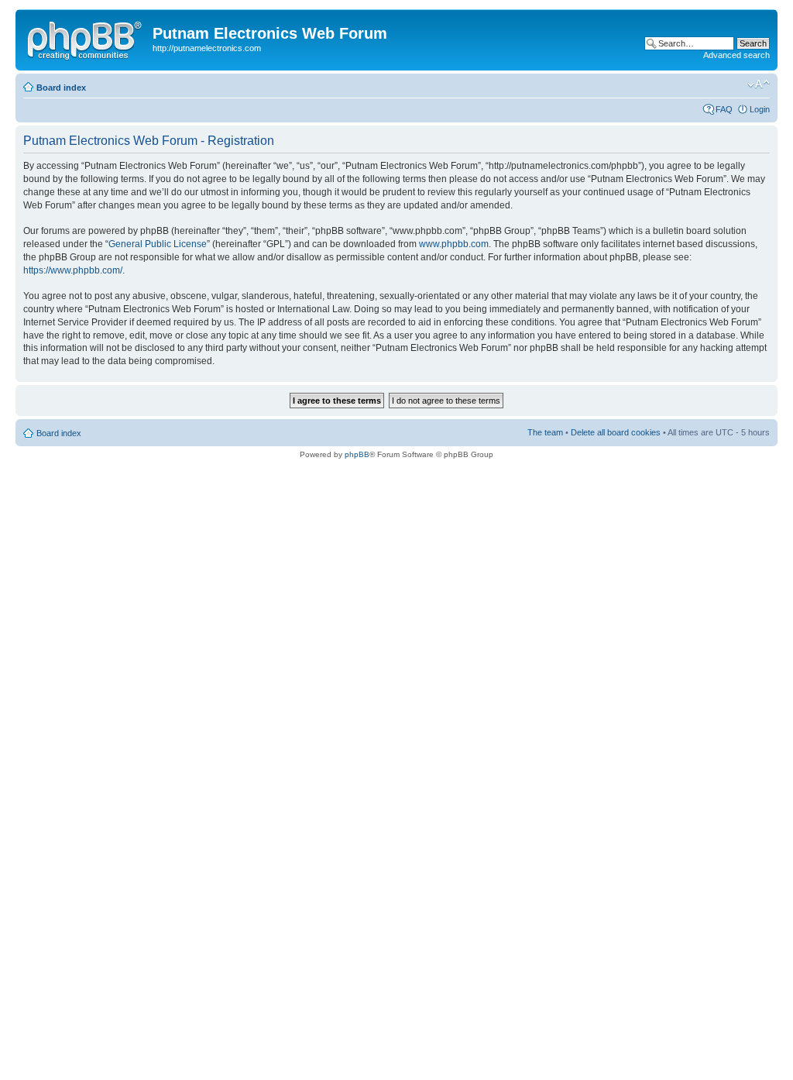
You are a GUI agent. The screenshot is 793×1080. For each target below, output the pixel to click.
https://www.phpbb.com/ (72, 270)
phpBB (357, 454)
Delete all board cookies (616, 432)
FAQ (724, 109)
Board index (61, 87)
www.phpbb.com (454, 244)
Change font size (758, 84)
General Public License (157, 244)
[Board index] (86, 38)
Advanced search (736, 55)
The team (545, 432)
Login (760, 109)
